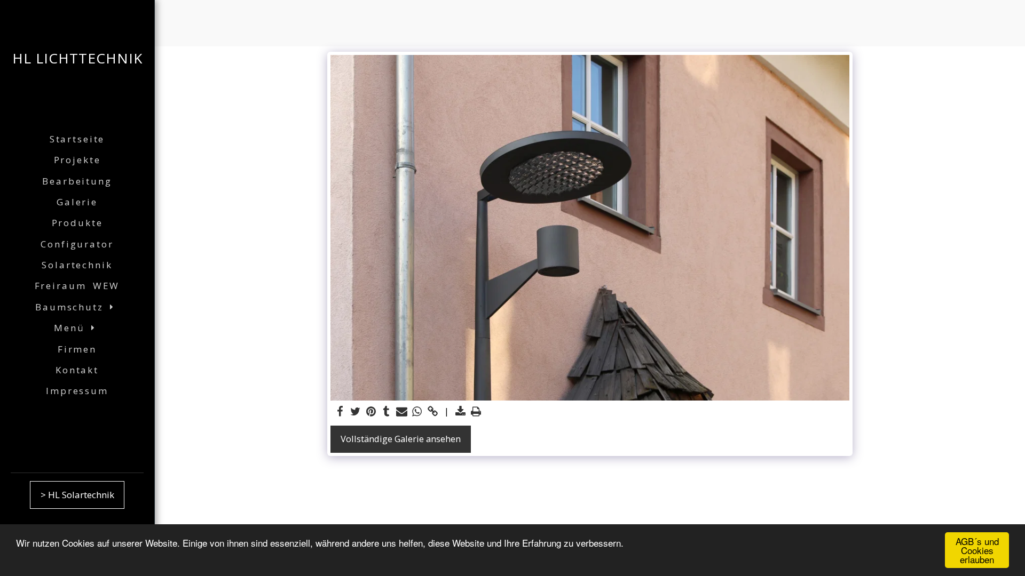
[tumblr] (386, 412)
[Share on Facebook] (340, 412)
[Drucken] (476, 412)
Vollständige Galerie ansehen (401, 439)
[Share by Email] (401, 412)
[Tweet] (355, 412)
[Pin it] (371, 412)
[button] (77, 307)
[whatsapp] (417, 412)
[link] (432, 412)
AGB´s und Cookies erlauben (977, 550)
